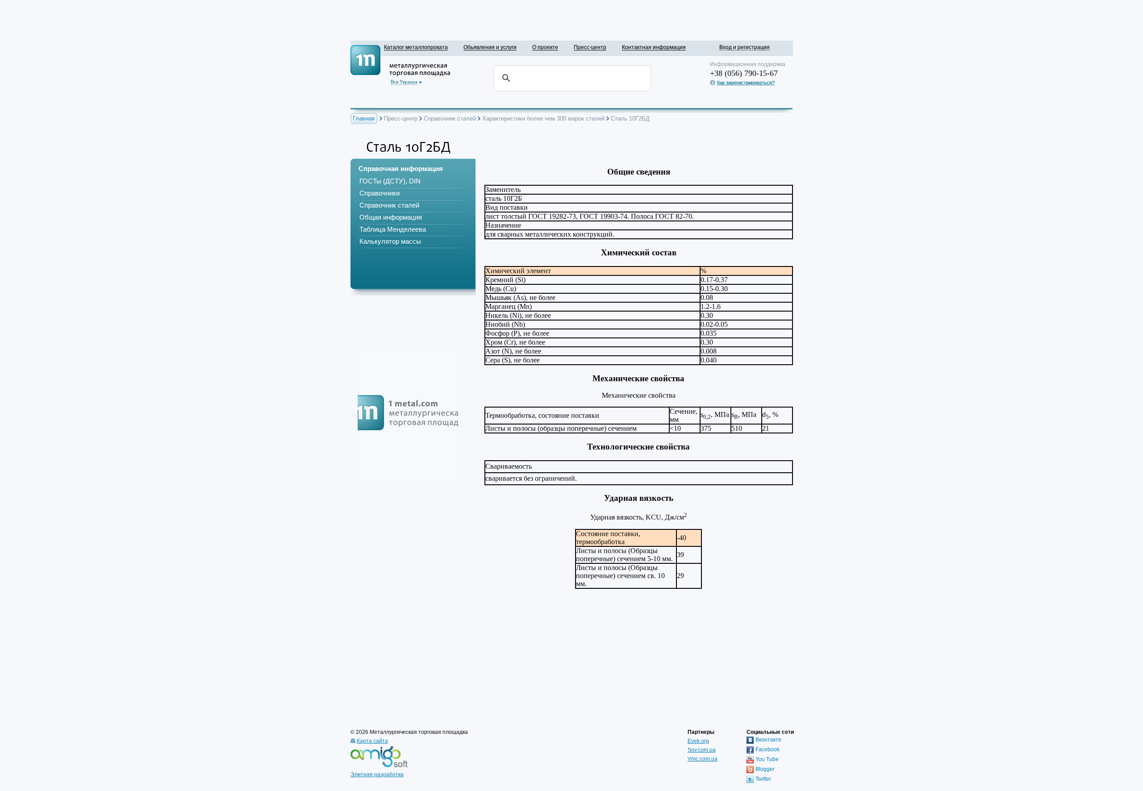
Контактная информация (654, 47)
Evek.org (698, 741)
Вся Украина (404, 81)
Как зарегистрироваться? (746, 82)
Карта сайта (372, 741)
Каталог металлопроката (416, 47)
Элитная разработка (377, 774)
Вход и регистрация (744, 47)
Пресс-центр (590, 47)
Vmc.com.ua (703, 759)
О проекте (545, 47)
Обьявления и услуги (490, 47)
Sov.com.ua (702, 750)
